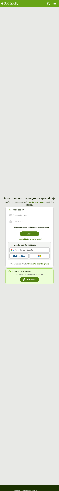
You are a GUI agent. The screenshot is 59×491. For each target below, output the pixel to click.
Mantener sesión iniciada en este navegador (31, 227)
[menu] (55, 4)
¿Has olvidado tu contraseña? (29, 239)
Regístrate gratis (36, 202)
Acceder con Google (24, 250)
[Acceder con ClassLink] (19, 256)
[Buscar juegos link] (48, 4)
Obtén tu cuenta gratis (38, 264)
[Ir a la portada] (9, 3)
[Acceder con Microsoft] (39, 256)
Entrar (29, 234)
